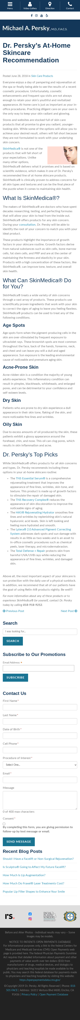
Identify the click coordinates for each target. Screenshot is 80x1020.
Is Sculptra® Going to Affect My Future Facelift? (34, 867)
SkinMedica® (11, 148)
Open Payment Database (53, 994)
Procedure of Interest (17, 758)
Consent (9, 818)
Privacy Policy (29, 994)
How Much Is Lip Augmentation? (24, 875)
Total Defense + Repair (30, 550)
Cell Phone (11, 743)
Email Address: (12, 663)
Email (7, 773)
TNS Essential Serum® (30, 478)
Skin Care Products (42, 76)
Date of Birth (12, 729)
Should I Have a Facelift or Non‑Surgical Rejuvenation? (38, 858)
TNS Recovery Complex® (32, 499)
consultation (27, 224)
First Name (11, 700)
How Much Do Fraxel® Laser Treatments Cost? (33, 883)
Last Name (10, 715)
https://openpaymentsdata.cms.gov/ (40, 980)
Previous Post (14, 611)
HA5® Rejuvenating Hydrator (35, 512)
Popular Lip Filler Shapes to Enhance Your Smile (34, 891)
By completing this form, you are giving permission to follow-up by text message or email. (38, 829)
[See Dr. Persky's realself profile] (10, 916)
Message (8, 787)
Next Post (68, 611)
